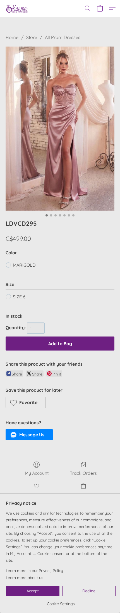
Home (12, 37)
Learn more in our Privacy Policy (34, 570)
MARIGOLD (24, 265)
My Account (37, 473)
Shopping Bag (83, 494)
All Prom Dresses (62, 37)
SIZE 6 (19, 296)
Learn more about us (24, 577)
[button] (17, 8)
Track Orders (83, 473)
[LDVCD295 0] (60, 129)
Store (31, 37)
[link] (61, 601)
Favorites (36, 494)
